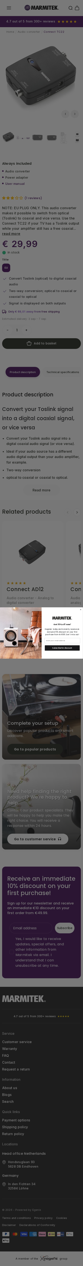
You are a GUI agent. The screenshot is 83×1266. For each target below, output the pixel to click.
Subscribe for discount (62, 648)
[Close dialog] (80, 609)
